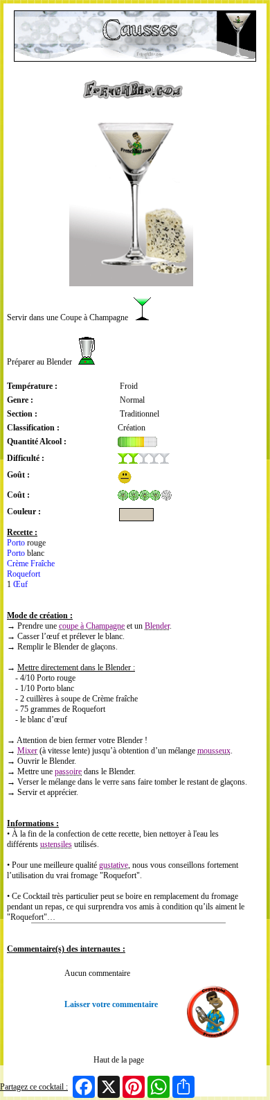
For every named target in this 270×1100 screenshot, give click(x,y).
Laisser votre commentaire (111, 1004)
